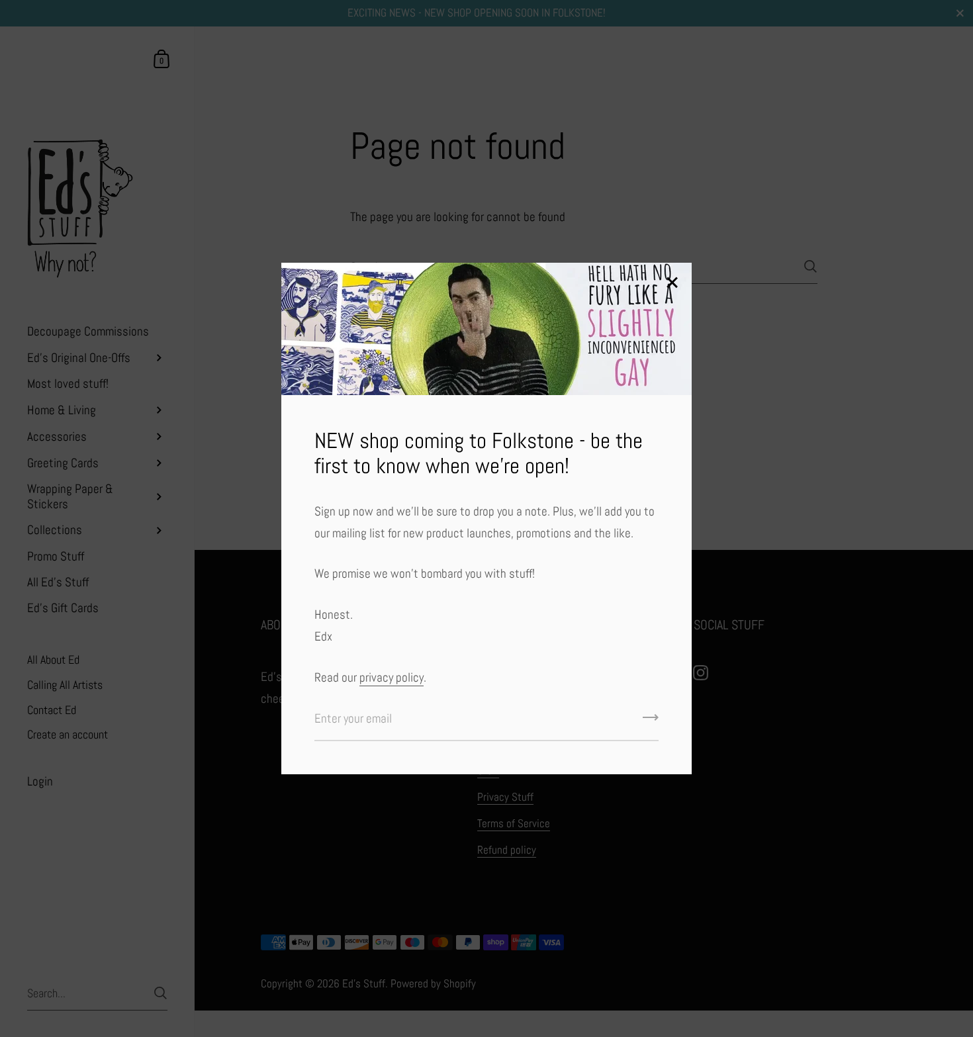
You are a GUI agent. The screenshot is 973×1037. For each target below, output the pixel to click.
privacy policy (391, 677)
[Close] (672, 283)
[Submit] (651, 722)
